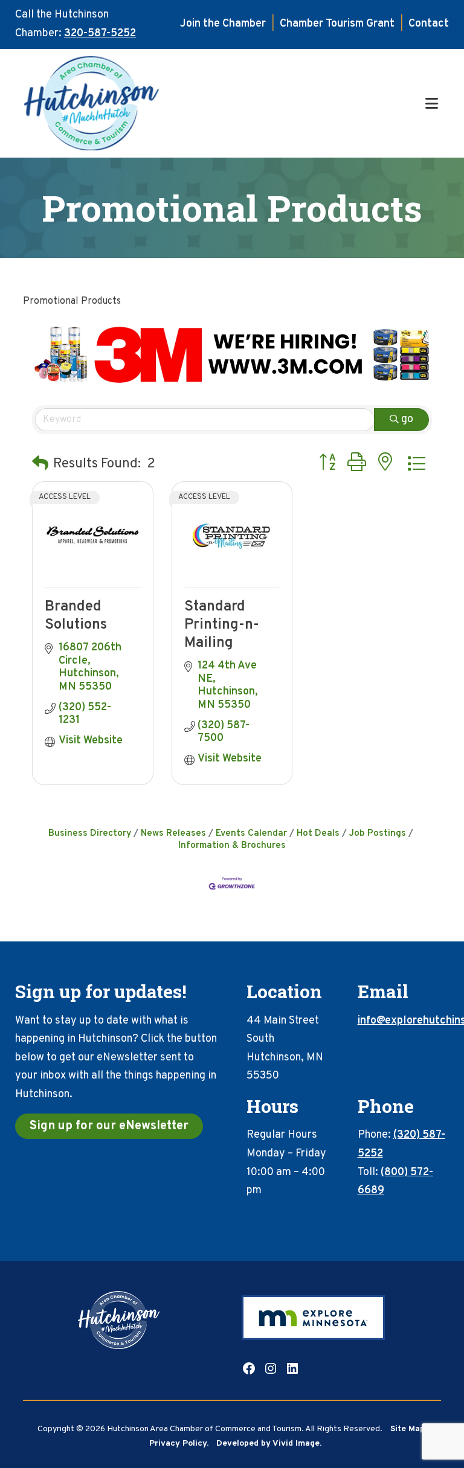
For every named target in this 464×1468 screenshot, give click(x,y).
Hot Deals (318, 833)
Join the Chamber (223, 24)
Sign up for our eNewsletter (109, 1126)
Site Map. (408, 1429)
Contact (428, 24)
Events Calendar (251, 833)
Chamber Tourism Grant (337, 24)
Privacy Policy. (178, 1443)
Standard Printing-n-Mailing (221, 625)
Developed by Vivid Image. (268, 1443)
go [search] (407, 419)
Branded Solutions (76, 616)
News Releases (173, 833)
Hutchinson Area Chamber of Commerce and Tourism (222, 103)
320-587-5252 (100, 33)
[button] (40, 464)
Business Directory (89, 833)
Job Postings (377, 833)
